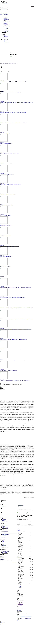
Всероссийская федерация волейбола (25, 618)
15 (21, 602)
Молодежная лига (6, 24)
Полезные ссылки (6, 42)
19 (18, 603)
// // (2, 622)
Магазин (5, 40)
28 (20, 604)
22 (21, 603)
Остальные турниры (5, 528)
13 (19, 602)
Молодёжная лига (19, 557)
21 (20, 603)
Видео (3, 546)
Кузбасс (3, 540)
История (3, 518)
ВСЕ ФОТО (20, 605)
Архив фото (6, 36)
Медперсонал (6, 31)
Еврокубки (5, 23)
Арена (5, 20)
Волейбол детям (4, 552)
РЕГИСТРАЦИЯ (5, 14)
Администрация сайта (7, 41)
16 (22, 602)
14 (20, 602)
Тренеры (7, 28)
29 (21, 604)
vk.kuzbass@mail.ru (3, 559)
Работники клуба (6, 19)
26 (18, 604)
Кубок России (6, 22)
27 (19, 604)
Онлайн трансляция (7, 38)
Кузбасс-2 (3, 541)
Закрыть (32, 6)
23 (22, 603)
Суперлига (18, 530)
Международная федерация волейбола (25, 613)
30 (22, 604)
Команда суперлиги (5, 531)
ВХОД (1, 14)
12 (18, 602)
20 (19, 603)
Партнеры (5, 18)
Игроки (7, 27)
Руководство (6, 17)
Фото (4, 35)
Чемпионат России (7, 21)
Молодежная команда (5, 534)
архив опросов (19, 610)
